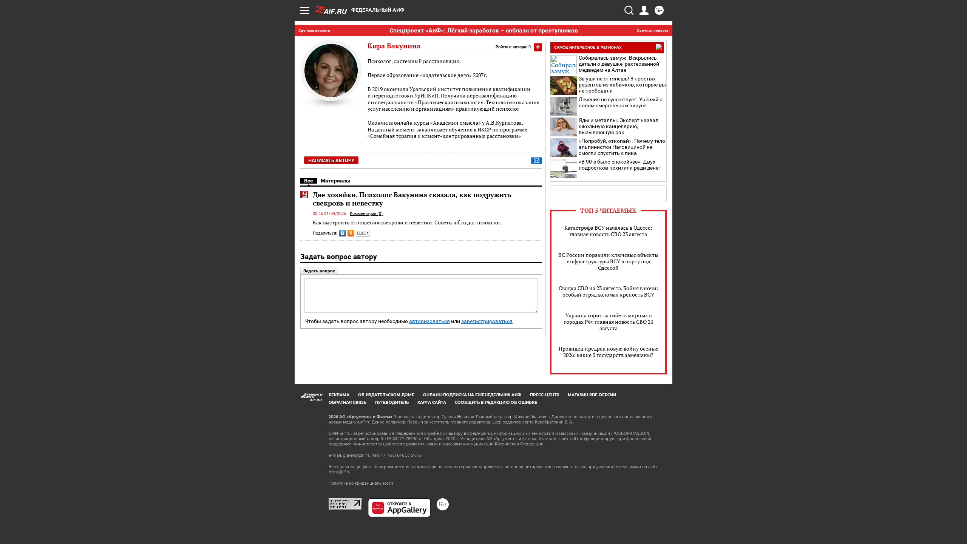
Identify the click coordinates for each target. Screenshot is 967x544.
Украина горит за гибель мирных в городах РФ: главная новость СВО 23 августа (608, 321)
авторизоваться (429, 321)
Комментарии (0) (366, 213)
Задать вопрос (319, 271)
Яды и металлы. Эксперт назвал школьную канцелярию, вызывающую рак (618, 126)
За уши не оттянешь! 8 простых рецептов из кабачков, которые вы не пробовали (622, 85)
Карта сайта (431, 402)
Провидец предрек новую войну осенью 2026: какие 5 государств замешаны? (608, 351)
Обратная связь (347, 402)
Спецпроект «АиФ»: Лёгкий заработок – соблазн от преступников (483, 30)
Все (308, 181)
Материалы (336, 181)
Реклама (339, 395)
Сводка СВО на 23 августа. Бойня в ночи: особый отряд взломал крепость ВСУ (608, 291)
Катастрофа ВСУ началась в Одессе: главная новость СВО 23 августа (608, 230)
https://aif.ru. (340, 472)
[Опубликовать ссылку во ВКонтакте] (342, 233)
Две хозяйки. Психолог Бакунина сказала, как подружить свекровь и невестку (412, 198)
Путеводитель (392, 402)
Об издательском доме (386, 395)
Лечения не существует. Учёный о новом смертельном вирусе (621, 102)
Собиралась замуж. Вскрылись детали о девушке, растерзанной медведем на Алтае (619, 64)
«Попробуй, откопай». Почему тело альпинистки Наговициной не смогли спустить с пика (622, 147)
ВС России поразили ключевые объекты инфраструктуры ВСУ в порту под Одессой (608, 261)
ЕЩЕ (362, 233)
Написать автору (331, 160)
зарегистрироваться (487, 321)
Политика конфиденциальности (361, 483)
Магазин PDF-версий (592, 395)
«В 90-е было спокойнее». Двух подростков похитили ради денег (620, 165)
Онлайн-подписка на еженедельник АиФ (472, 395)
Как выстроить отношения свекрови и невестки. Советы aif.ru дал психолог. (407, 222)
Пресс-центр (544, 395)
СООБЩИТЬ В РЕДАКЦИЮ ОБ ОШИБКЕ (496, 402)
